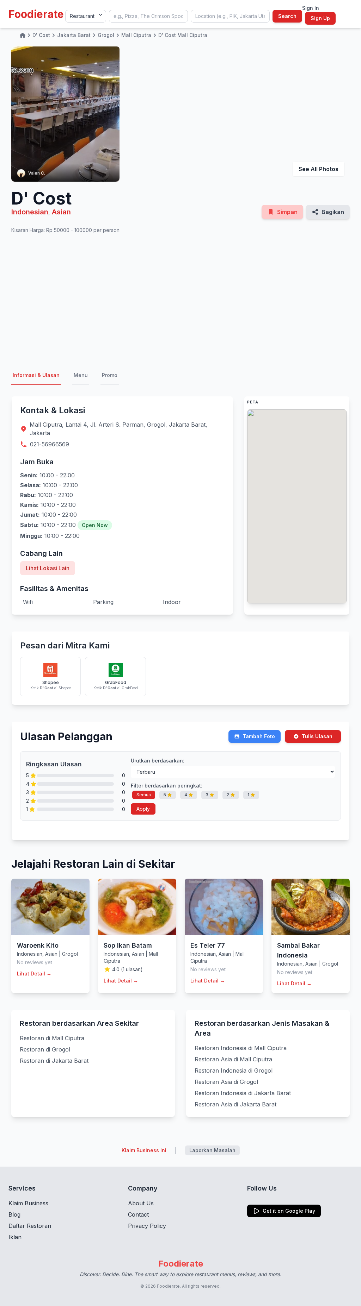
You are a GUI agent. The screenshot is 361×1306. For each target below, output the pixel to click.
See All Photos (318, 168)
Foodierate (36, 14)
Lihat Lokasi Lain (47, 568)
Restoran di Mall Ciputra (52, 1038)
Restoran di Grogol (45, 1049)
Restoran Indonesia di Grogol (234, 1070)
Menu (81, 375)
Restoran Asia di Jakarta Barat (235, 1104)
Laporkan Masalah (212, 1150)
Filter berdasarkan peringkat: (166, 786)
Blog (14, 1214)
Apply (143, 809)
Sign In (310, 8)
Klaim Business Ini (144, 1150)
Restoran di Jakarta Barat (54, 1060)
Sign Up (320, 18)
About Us (141, 1203)
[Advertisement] (180, 300)
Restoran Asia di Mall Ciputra (233, 1059)
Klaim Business (28, 1203)
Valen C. (36, 173)
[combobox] (148, 16)
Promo (109, 375)
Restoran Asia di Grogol (226, 1081)
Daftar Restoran (29, 1225)
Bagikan (333, 211)
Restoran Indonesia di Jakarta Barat (243, 1093)
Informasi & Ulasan (36, 375)
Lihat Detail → (34, 974)
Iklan (15, 1237)
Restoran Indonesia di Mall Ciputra (241, 1047)
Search (287, 16)
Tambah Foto (259, 736)
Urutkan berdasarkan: (157, 761)
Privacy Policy (147, 1225)
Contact (138, 1214)
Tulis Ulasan (317, 736)
